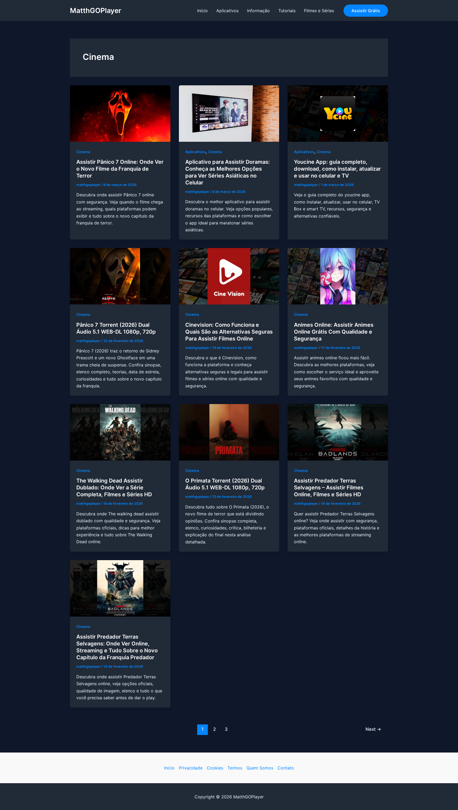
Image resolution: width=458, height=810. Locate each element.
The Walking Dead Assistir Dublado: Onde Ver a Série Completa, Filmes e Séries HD (114, 487)
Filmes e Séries (319, 10)
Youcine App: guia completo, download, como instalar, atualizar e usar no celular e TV (337, 169)
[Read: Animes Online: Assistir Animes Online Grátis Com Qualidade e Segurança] (338, 275)
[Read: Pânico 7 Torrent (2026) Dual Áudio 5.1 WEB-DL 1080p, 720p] (120, 275)
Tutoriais (287, 10)
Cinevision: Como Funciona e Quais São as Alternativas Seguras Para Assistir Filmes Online (229, 332)
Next (373, 729)
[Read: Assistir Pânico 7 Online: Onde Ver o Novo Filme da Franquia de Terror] (120, 113)
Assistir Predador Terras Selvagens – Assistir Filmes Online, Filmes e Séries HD (328, 487)
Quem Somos (259, 768)
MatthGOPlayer (95, 10)
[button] (366, 11)
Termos (234, 768)
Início (202, 10)
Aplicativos (227, 10)
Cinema (83, 151)
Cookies (215, 768)
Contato (286, 768)
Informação (258, 10)
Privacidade (190, 768)
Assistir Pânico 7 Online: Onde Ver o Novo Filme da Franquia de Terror (120, 169)
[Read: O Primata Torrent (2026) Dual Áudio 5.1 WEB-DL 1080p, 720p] (229, 432)
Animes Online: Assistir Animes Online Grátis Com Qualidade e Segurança (333, 332)
